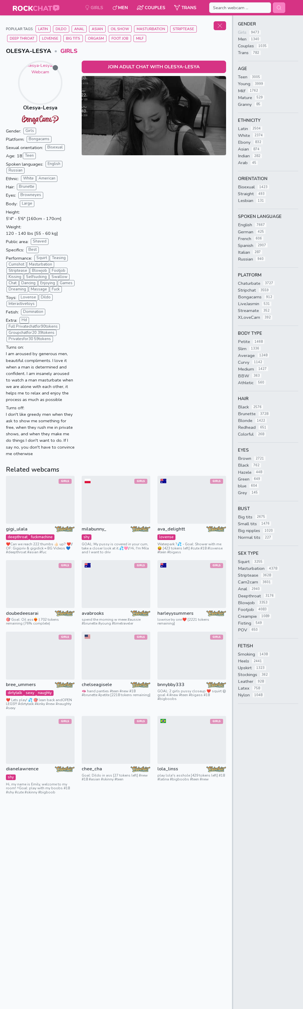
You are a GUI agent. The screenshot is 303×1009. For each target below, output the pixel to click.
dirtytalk (15, 693)
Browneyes (30, 195)
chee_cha (92, 769)
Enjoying (47, 283)
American (46, 178)
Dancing (28, 283)
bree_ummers (21, 685)
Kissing (15, 276)
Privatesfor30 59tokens (30, 339)
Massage (39, 289)
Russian (15, 170)
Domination (33, 311)
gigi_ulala (17, 529)
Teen (29, 155)
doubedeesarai (22, 613)
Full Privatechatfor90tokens (33, 326)
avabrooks (93, 613)
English (54, 163)
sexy (30, 693)
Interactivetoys (22, 303)
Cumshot (16, 264)
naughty (45, 693)
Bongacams (39, 139)
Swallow (59, 276)
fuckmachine (42, 537)
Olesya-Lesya (40, 107)
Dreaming (17, 289)
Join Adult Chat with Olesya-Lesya (154, 67)
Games (66, 283)
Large (27, 203)
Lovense (50, 38)
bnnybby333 (170, 685)
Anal (79, 29)
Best (32, 249)
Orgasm (96, 38)
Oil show (120, 29)
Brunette (26, 186)
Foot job (120, 38)
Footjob (58, 270)
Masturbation (151, 29)
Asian (97, 29)
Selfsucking (36, 276)
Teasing (59, 258)
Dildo (61, 29)
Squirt (41, 258)
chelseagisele (97, 685)
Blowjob (39, 270)
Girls (69, 51)
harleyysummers (175, 613)
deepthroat (18, 537)
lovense (166, 537)
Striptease (183, 29)
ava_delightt (171, 529)
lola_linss (167, 769)
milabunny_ (94, 529)
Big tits (73, 38)
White (28, 178)
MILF (140, 38)
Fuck (56, 289)
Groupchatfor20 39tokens (31, 332)
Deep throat (22, 38)
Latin (43, 29)
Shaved (39, 241)
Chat (13, 283)
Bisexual (55, 147)
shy (86, 537)
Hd (24, 320)
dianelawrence (22, 769)
